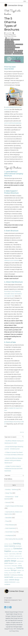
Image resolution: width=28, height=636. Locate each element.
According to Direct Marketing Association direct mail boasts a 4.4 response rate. (13, 294)
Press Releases (11, 524)
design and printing (9, 41)
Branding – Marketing (13, 489)
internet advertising (7, 565)
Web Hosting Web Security (14, 539)
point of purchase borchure (10, 50)
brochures (18, 546)
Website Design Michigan (11, 612)
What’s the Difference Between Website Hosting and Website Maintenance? (13, 460)
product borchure (9, 52)
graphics (15, 563)
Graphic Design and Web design (10, 36)
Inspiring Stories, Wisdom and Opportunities (13, 513)
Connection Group (15, 5)
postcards (20, 50)
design (20, 551)
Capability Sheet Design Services (13, 618)
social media (8, 577)
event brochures (19, 44)
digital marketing (12, 553)
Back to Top (22, 432)
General (14, 34)
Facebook (11, 556)
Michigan (14, 570)
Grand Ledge (21, 558)
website (6, 579)
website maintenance (9, 582)
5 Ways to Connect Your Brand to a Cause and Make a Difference (14, 453)
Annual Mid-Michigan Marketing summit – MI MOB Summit (14, 448)
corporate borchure (15, 39)
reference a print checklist (11, 260)
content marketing (15, 551)
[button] (25, 1)
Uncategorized (11, 535)
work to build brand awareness (12, 123)
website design (14, 580)
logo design (10, 568)
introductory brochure (10, 45)
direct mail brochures (9, 44)
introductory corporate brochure (12, 47)
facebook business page (11, 558)
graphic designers (9, 563)
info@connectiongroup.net (11, 600)
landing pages (14, 565)
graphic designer (20, 561)
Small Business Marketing (16, 575)
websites (18, 582)
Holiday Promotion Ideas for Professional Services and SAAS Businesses (13, 469)
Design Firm (6, 553)
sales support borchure (18, 53)
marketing (19, 568)
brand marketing (9, 546)
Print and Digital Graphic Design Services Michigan (14, 614)
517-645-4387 (7, 598)
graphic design (10, 561)
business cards (7, 548)
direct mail (18, 553)
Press (8, 521)
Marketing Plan (7, 570)
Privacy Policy (15, 631)
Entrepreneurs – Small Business (11, 498)
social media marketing (18, 577)
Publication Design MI (16, 616)
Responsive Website (12, 572)
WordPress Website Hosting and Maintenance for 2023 (14, 442)
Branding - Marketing (8, 34)
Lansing (20, 565)
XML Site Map (9, 620)
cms (12, 548)
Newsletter (10, 517)
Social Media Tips (12, 532)
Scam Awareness (12, 528)
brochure (7, 39)
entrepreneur (6, 556)
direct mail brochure (9, 42)
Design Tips (10, 493)
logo (5, 568)
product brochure (18, 52)
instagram (19, 563)
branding (17, 543)
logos (14, 568)
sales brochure (8, 53)
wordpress (7, 584)
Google (18, 558)
